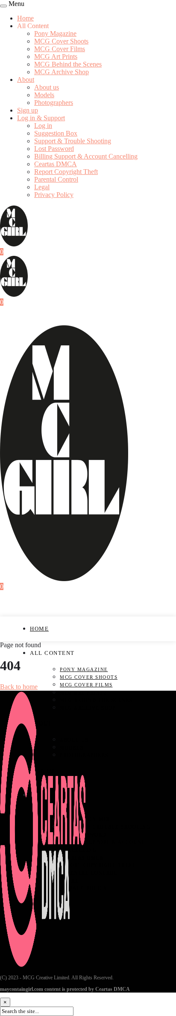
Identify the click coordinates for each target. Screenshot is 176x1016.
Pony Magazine (55, 33)
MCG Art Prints (55, 56)
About (25, 79)
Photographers (53, 102)
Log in (43, 125)
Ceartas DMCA (55, 164)
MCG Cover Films (59, 48)
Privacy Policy (53, 194)
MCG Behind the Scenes (68, 64)
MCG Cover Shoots (61, 41)
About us (46, 87)
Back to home (19, 686)
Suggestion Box (55, 133)
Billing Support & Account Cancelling (86, 156)
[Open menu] (3, 6)
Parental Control (56, 179)
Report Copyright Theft (66, 171)
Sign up (27, 110)
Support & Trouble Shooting (72, 141)
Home (25, 18)
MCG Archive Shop (61, 71)
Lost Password (54, 148)
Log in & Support (41, 118)
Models (44, 94)
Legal (42, 187)
